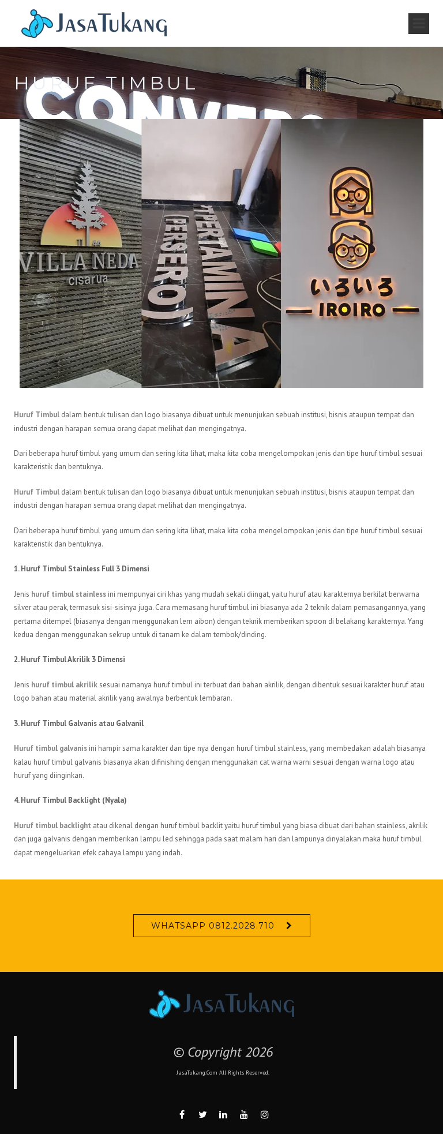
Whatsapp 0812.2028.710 (213, 925)
